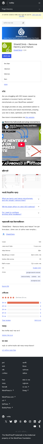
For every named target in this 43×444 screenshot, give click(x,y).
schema (34, 276)
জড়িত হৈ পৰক (26, 380)
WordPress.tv (8, 390)
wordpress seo (35, 280)
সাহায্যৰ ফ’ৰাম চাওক (7, 335)
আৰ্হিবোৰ (24, 373)
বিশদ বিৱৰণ (7, 64)
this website (29, 117)
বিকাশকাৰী (4, 387)
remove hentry (25, 276)
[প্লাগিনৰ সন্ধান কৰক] (23, 23)
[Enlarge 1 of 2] (18, 177)
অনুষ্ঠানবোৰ (25, 383)
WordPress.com (9, 397)
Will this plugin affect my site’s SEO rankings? (18, 207)
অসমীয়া (9, 417)
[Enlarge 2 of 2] (38, 177)
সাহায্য (6, 84)
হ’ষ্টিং (3, 370)
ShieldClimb (18, 50)
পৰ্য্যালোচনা (7, 69)
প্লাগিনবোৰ (25, 370)
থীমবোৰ (24, 366)
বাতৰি (3, 366)
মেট (4, 401)
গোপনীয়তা (4, 373)
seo (39, 276)
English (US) (37, 268)
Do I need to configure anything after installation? (11, 213)
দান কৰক (25, 387)
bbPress (6, 404)
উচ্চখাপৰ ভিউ (5, 286)
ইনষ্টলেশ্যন (7, 74)
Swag (25, 390)
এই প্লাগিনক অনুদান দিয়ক (9, 350)
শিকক (3, 380)
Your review (6, 320)
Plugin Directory (7, 9)
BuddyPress (7, 408)
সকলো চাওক (37, 320)
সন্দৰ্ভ (3, 363)
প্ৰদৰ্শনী (24, 363)
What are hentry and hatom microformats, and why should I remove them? (17, 199)
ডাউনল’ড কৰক (6, 56)
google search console (33, 272)
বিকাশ (5, 79)
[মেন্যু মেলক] (40, 3)
